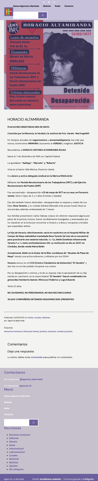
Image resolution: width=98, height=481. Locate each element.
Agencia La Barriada (14, 479)
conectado (37, 357)
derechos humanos (13, 331)
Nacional (14, 459)
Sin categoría (16, 469)
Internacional (16, 448)
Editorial (13, 438)
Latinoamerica (17, 452)
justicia (43, 331)
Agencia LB (25, 386)
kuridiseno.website (50, 479)
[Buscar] (42, 15)
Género (13, 441)
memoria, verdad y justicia (60, 331)
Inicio (30, 317)
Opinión (13, 466)
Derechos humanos (19, 435)
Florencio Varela (31, 331)
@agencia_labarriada (31, 379)
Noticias (46, 317)
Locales (37, 317)
